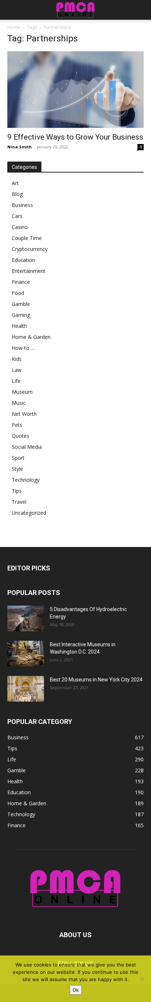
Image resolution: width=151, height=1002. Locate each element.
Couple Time (27, 237)
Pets (17, 424)
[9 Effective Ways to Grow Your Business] (75, 89)
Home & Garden (31, 336)
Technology (26, 479)
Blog (17, 194)
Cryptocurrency (30, 248)
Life (16, 380)
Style (17, 468)
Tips (17, 490)
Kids (17, 358)
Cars (17, 215)
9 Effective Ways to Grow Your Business (75, 137)
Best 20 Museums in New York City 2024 (96, 680)
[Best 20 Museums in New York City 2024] (25, 689)
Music (19, 402)
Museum (22, 391)
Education (23, 259)
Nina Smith (19, 146)
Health (19, 325)
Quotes (20, 435)
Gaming (21, 314)
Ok (76, 990)
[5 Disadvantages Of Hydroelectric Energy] (25, 618)
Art (15, 183)
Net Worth (24, 413)
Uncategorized (29, 512)
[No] (142, 979)
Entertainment (28, 270)
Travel (19, 501)
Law (17, 369)
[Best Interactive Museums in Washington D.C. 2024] (25, 653)
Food (18, 292)
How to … (23, 347)
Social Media (27, 446)
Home (13, 27)
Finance (21, 281)
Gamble (21, 303)
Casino (20, 226)
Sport (18, 457)
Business (22, 204)
